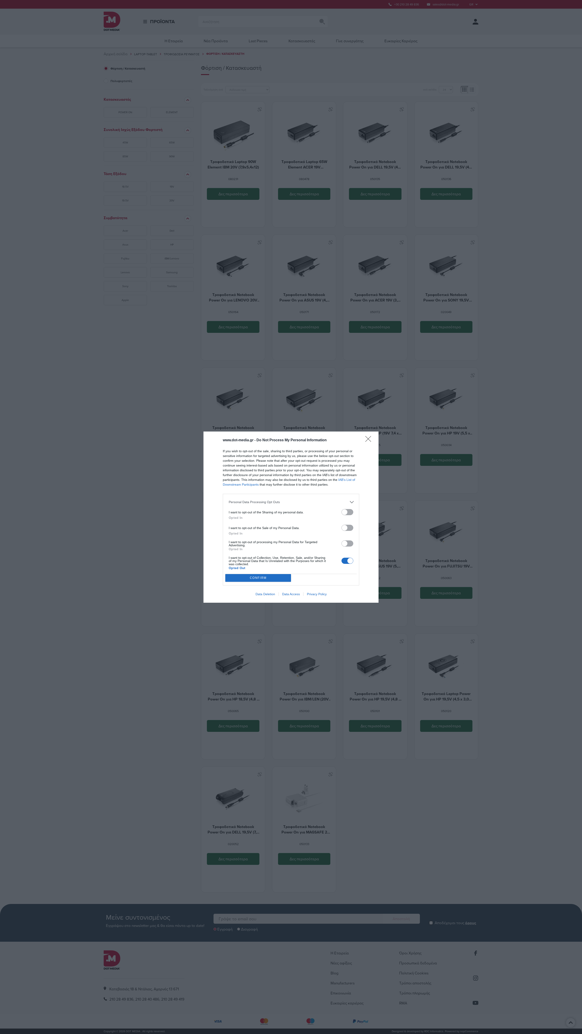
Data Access (291, 594)
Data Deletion (265, 594)
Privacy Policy (317, 594)
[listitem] (291, 502)
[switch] (347, 512)
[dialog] (291, 517)
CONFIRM (258, 578)
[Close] (369, 440)
